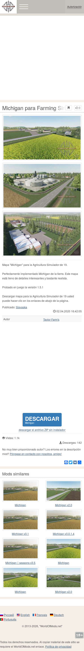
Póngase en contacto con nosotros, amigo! (36, 454)
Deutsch (59, 615)
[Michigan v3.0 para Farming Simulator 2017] (20, 491)
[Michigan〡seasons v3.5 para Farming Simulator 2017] (20, 548)
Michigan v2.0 (63, 505)
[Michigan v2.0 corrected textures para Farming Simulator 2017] (63, 577)
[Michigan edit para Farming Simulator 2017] (20, 577)
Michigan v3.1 (20, 534)
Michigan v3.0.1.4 (63, 534)
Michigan (20, 505)
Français (42, 615)
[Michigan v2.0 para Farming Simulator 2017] (63, 548)
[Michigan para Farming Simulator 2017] (42, 138)
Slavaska (21, 307)
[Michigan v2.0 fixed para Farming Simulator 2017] (63, 491)
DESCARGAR (42, 419)
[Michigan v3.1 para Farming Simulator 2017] (20, 520)
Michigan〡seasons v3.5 (20, 563)
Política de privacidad (58, 646)
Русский (9, 615)
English (25, 615)
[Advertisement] (42, 58)
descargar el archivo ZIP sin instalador (42, 430)
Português (10, 619)
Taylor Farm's (51, 319)
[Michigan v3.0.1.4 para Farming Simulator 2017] (63, 520)
